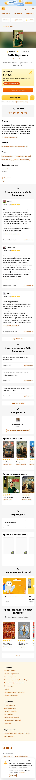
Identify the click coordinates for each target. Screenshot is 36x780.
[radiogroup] (18, 113)
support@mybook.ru (21, 756)
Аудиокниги (18, 20)
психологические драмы (21, 159)
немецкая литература (23, 156)
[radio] (10, 112)
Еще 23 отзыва (18, 339)
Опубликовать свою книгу (10, 181)
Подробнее (22, 772)
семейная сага (6, 159)
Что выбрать (6, 14)
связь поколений (7, 156)
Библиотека (18, 14)
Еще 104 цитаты (18, 403)
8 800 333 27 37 (8, 756)
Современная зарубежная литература (14, 146)
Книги (7, 20)
